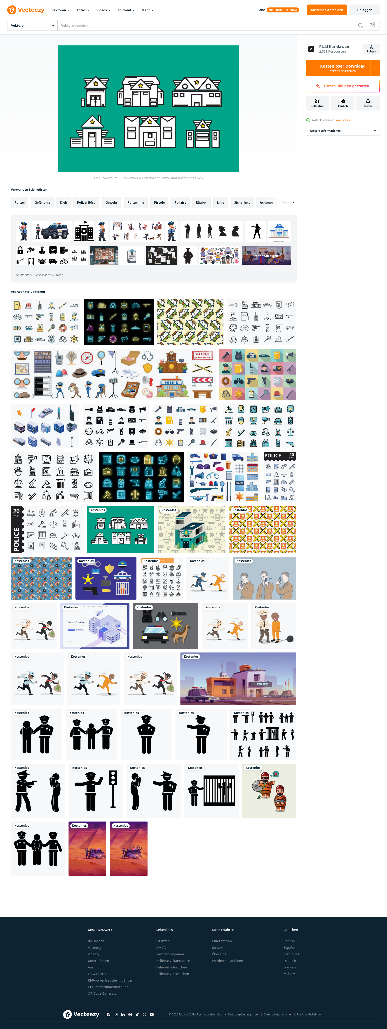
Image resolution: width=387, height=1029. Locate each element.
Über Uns (219, 954)
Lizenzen (163, 941)
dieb (63, 202)
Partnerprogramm (170, 954)
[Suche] (360, 25)
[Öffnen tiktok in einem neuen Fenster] (137, 1014)
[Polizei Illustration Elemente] (105, 578)
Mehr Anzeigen (266, 256)
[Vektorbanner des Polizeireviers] (94, 626)
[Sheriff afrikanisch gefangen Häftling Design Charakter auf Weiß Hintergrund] (273, 626)
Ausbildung (97, 967)
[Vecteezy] (25, 9)
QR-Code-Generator (103, 993)
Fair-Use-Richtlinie (308, 1014)
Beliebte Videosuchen (172, 974)
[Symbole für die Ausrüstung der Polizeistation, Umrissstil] (261, 322)
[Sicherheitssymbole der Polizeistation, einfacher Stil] (116, 426)
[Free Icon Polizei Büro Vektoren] (120, 529)
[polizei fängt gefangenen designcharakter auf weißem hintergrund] (207, 578)
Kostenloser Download (343, 68)
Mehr (146, 10)
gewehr (111, 202)
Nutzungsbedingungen (244, 1014)
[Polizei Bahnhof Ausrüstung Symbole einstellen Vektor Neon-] (119, 322)
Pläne (260, 10)
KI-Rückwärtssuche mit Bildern (111, 980)
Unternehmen (98, 960)
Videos (101, 10)
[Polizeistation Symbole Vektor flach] (259, 426)
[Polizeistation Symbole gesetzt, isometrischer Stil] (45, 426)
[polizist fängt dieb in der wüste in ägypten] (87, 849)
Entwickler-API (99, 974)
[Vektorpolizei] (165, 626)
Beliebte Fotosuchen (171, 967)
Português (291, 954)
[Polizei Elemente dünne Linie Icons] (161, 578)
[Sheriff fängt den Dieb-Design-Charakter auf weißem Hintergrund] (34, 626)
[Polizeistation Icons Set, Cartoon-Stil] (224, 477)
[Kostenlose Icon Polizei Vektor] (41, 578)
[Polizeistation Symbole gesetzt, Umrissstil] (53, 477)
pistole (159, 202)
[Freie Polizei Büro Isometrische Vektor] (191, 529)
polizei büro (86, 202)
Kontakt (217, 947)
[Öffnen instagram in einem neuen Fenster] (115, 1014)
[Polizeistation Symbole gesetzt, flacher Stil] (257, 374)
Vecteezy (94, 947)
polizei (19, 202)
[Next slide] (289, 202)
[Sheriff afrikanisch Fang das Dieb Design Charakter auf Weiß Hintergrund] (150, 678)
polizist (180, 202)
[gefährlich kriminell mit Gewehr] (264, 578)
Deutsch (290, 960)
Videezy (93, 954)
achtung (266, 202)
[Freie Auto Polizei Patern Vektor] (190, 322)
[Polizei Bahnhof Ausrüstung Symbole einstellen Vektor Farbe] (45, 322)
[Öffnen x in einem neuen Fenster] (144, 1014)
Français (290, 967)
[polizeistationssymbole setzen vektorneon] (141, 477)
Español (290, 947)
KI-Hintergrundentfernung (108, 987)
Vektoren (59, 10)
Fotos (81, 10)
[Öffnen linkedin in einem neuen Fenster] (123, 1014)
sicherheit (242, 202)
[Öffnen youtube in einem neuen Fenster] (152, 1014)
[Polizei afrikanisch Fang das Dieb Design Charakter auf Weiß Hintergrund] (37, 678)
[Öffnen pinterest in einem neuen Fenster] (130, 1014)
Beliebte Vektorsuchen (173, 960)
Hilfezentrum (222, 941)
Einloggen (364, 10)
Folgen (371, 51)
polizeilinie (135, 202)
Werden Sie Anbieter (227, 960)
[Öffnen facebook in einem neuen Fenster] (108, 1014)
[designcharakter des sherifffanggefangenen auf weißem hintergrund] (225, 626)
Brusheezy (96, 941)
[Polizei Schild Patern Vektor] (262, 529)
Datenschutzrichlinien (278, 1014)
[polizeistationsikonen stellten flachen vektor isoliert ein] (186, 426)
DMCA (161, 947)
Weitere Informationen (325, 131)
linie (220, 202)
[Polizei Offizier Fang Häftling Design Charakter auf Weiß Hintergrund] (93, 678)
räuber (201, 202)
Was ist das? (343, 120)
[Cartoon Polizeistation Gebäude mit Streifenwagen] (238, 678)
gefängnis (42, 202)
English (289, 941)
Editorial (124, 10)
